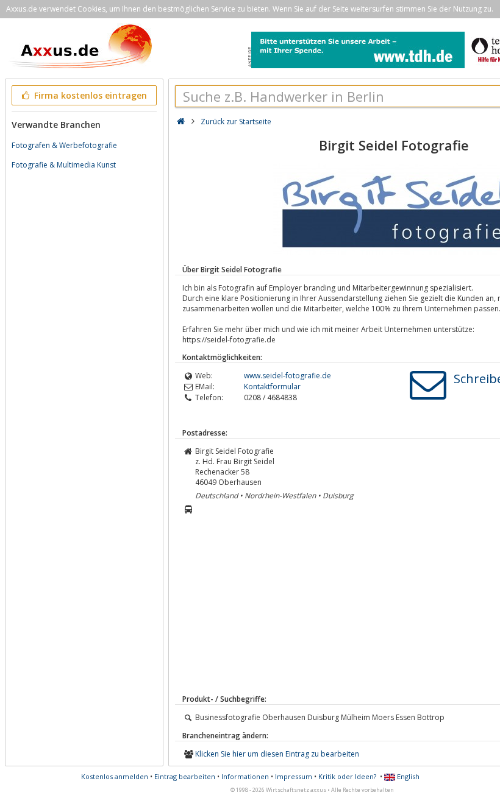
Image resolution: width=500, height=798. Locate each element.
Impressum (293, 776)
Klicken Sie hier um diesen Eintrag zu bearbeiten (277, 754)
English (407, 776)
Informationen (245, 776)
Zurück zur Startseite (236, 121)
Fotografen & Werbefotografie (64, 145)
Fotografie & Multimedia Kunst (64, 165)
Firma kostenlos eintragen (89, 95)
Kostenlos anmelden (114, 776)
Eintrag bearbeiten (184, 776)
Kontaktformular (272, 386)
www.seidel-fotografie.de (287, 375)
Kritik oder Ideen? (347, 776)
